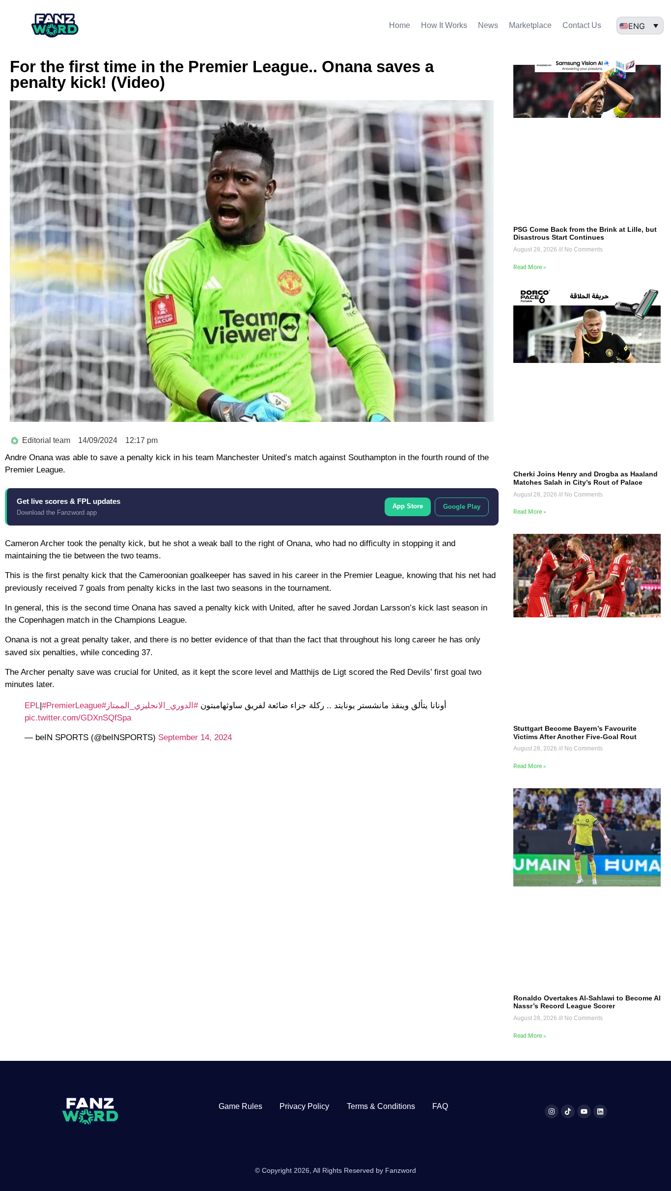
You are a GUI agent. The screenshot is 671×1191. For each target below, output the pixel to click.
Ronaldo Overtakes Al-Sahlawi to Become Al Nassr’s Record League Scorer (587, 1002)
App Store (407, 506)
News (488, 25)
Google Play (461, 506)
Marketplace (530, 25)
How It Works (444, 25)
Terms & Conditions (381, 1106)
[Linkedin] (600, 1111)
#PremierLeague (72, 705)
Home (399, 25)
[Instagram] (552, 1111)
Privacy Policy (304, 1106)
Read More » (529, 267)
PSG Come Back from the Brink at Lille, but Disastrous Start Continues (585, 233)
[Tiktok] (568, 1111)
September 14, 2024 (195, 737)
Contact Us (581, 25)
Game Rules (240, 1106)
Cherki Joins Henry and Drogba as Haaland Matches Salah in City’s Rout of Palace (585, 478)
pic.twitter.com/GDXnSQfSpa (78, 717)
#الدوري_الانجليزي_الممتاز (152, 705)
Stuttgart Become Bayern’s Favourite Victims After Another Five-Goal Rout (575, 732)
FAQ (440, 1106)
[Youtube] (584, 1111)
